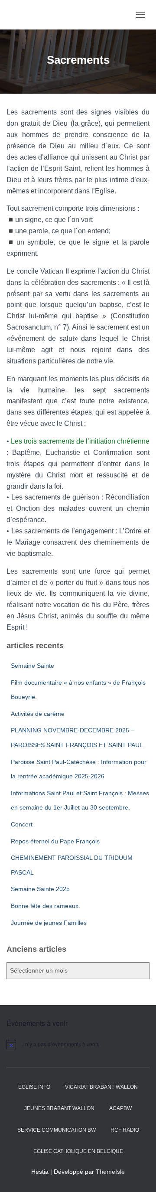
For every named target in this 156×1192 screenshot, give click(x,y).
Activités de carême (38, 713)
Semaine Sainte (32, 665)
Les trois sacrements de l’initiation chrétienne (80, 441)
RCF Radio (124, 1130)
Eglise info (34, 1087)
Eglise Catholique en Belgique (78, 1151)
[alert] (78, 1044)
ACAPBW (120, 1108)
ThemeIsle (110, 1171)
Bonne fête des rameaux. (45, 905)
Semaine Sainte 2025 (40, 888)
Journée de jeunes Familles (49, 922)
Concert (21, 824)
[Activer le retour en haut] (139, 1174)
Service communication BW (56, 1130)
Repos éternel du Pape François (55, 841)
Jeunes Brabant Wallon (59, 1108)
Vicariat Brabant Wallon (101, 1087)
